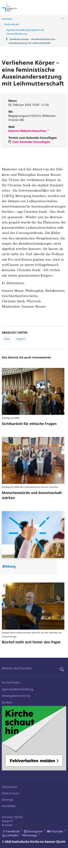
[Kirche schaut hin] (34, 738)
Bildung (9, 566)
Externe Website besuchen (27, 131)
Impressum (10, 787)
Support (7, 821)
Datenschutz (10, 793)
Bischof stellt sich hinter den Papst (31, 642)
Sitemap (7, 800)
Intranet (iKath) (12, 817)
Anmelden (9, 806)
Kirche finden (11, 683)
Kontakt (7, 825)
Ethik (7, 339)
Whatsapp (29, 835)
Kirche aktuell (11, 24)
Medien (7, 702)
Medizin (21, 339)
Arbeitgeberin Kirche (16, 696)
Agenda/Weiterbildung (17, 689)
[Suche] (62, 669)
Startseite (7, 18)
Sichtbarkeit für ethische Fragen (29, 423)
